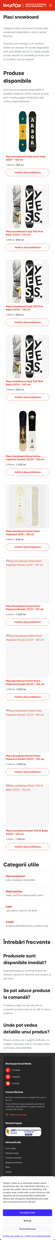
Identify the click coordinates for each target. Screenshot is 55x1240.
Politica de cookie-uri (13, 1236)
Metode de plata (12, 1153)
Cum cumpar (10, 1148)
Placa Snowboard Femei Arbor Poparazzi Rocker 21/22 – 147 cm (25, 608)
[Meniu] (50, 5)
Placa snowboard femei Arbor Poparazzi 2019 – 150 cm (23, 533)
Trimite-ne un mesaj (17, 1115)
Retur (7, 1167)
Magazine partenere (13, 1162)
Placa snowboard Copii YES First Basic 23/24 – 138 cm (24, 308)
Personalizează (27, 1229)
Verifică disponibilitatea (27, 172)
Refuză (27, 1220)
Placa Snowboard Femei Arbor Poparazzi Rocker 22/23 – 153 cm (25, 757)
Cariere (8, 1172)
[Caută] (45, 5)
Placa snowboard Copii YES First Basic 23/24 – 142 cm (24, 383)
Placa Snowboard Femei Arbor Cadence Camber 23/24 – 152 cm (25, 458)
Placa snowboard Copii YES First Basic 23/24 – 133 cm (24, 233)
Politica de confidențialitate (38, 1236)
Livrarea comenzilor (13, 1158)
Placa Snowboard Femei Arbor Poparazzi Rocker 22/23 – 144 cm (25, 682)
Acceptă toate (27, 1212)
